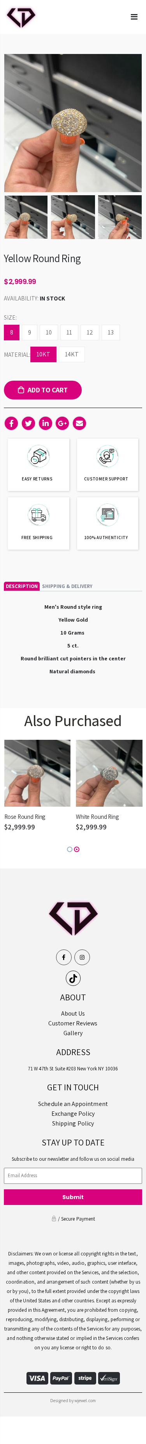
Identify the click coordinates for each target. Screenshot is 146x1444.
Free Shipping (37, 537)
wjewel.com (85, 1400)
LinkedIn (45, 423)
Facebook (11, 423)
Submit (73, 1197)
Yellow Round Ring (42, 258)
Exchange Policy (73, 1114)
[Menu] (134, 17)
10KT (43, 354)
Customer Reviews (72, 1023)
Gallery (73, 1033)
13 (111, 332)
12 (90, 332)
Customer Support (106, 479)
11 (69, 332)
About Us (73, 1013)
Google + (62, 423)
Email (79, 423)
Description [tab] (22, 586)
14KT (72, 354)
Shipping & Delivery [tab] (67, 586)
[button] (69, 849)
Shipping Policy (73, 1123)
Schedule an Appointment (73, 1104)
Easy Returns (37, 479)
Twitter (28, 423)
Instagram (82, 957)
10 (49, 332)
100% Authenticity (106, 537)
